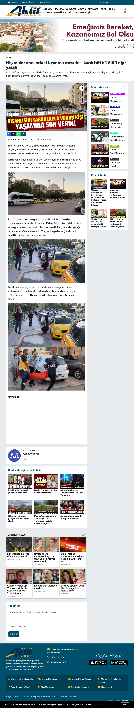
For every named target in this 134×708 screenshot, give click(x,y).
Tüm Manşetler (47, 687)
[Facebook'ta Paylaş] (9, 134)
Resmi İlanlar (29, 3)
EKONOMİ (93, 9)
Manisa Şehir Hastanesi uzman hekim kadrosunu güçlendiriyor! (117, 139)
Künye (8, 697)
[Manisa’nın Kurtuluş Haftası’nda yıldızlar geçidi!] (118, 184)
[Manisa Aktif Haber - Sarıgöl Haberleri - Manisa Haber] (24, 11)
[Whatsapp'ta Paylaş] (18, 134)
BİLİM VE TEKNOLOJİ (79, 13)
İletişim (15, 697)
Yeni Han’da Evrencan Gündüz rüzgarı (117, 165)
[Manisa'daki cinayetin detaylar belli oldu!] (72, 507)
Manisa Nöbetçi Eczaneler (22, 679)
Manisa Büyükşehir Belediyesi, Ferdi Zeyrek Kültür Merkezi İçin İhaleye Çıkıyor (98, 197)
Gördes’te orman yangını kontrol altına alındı (18, 518)
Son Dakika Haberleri (80, 687)
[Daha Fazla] (23, 134)
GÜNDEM (71, 9)
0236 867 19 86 (57, 657)
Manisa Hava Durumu (51, 679)
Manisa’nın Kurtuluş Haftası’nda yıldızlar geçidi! (117, 99)
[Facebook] (97, 656)
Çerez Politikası (60, 697)
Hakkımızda (74, 697)
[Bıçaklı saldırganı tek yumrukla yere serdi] (20, 481)
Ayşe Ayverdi (11, 139)
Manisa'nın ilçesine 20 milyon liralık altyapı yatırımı (117, 113)
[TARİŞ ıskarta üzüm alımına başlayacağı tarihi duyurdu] (118, 213)
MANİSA (59, 9)
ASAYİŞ (82, 9)
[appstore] (98, 662)
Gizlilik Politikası (100, 704)
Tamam (124, 704)
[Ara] (125, 9)
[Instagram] (106, 656)
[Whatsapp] (115, 656)
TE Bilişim (124, 701)
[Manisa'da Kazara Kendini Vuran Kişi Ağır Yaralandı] (72, 481)
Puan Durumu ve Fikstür (21, 687)
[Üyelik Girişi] (127, 2)
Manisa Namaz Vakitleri (81, 679)
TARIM (112, 9)
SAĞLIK (114, 133)
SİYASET (47, 13)
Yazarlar (14, 3)
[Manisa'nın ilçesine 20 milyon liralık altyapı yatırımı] (99, 213)
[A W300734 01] (46, 368)
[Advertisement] (55, 421)
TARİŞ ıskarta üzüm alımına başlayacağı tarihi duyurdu (117, 126)
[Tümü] (124, 87)
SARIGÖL (48, 9)
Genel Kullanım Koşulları (30, 697)
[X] (101, 656)
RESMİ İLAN (60, 13)
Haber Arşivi (106, 687)
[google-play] (118, 662)
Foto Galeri (45, 3)
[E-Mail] (25, 460)
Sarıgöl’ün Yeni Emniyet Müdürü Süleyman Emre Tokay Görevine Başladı (117, 152)
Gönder (14, 634)
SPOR (104, 9)
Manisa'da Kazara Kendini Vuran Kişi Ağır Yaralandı (71, 492)
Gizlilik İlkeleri (47, 697)
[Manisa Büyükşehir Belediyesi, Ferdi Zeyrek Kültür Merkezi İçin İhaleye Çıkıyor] (99, 184)
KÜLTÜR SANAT (117, 94)
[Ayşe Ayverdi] (14, 455)
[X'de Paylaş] (13, 134)
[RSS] (120, 656)
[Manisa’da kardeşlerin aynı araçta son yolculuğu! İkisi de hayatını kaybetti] (46, 507)
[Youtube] (111, 656)
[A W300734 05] (46, 261)
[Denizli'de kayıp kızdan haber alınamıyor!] (46, 481)
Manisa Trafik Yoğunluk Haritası (109, 680)
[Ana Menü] (125, 12)
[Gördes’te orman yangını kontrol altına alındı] (20, 507)
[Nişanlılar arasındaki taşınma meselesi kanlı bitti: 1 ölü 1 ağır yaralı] (46, 107)
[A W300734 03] (46, 193)
